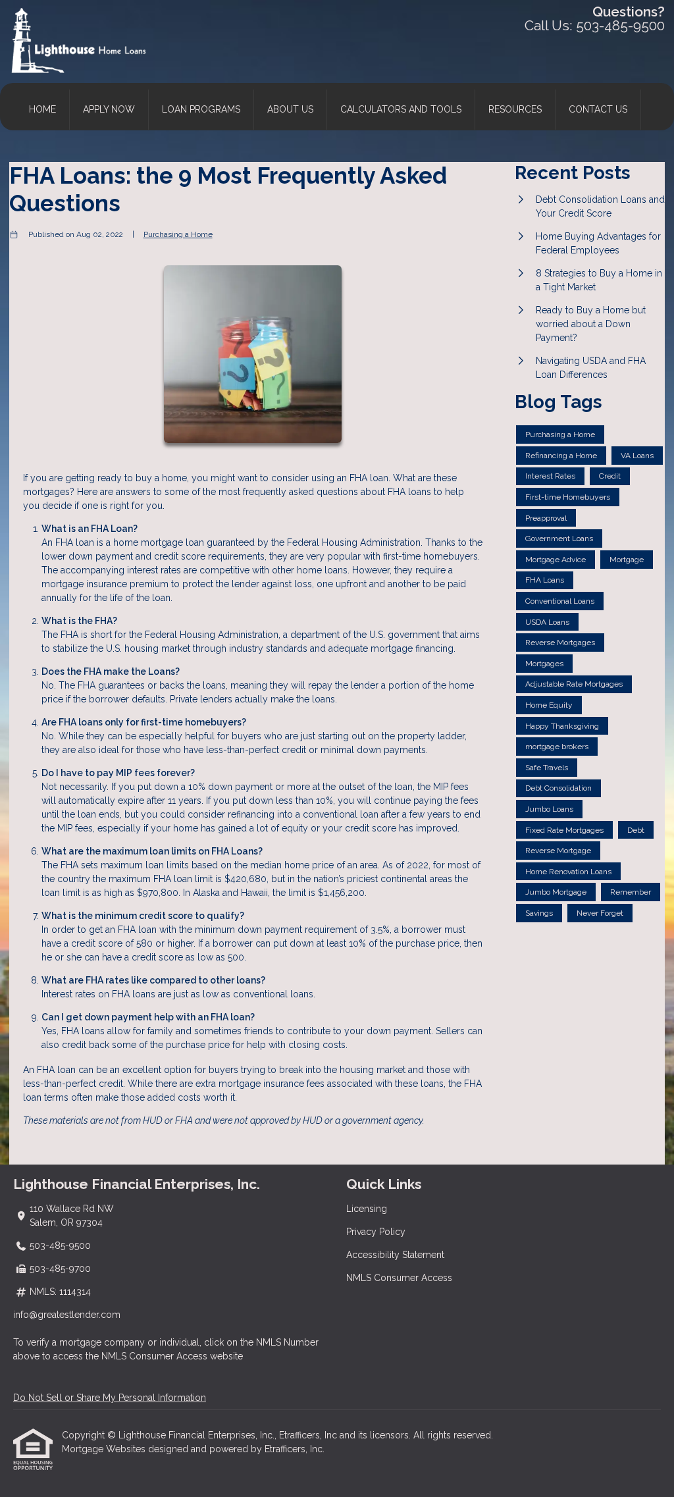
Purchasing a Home (178, 234)
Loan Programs (201, 109)
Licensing (366, 1208)
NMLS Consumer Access (399, 1278)
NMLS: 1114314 (60, 1291)
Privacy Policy (375, 1231)
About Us (290, 109)
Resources (515, 109)
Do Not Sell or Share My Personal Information (109, 1397)
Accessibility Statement (395, 1254)
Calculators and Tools (400, 109)
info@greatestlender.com (66, 1314)
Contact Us (598, 109)
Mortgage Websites (105, 1449)
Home (42, 109)
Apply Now (109, 109)
